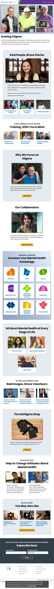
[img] (11, 515)
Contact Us (38, 573)
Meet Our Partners (27, 244)
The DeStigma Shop (23, 571)
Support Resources (23, 569)
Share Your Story (22, 566)
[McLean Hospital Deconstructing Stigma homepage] (9, 2)
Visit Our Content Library (27, 530)
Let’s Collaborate (39, 566)
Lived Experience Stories (41, 569)
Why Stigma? (27, 196)
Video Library (21, 573)
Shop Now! (27, 449)
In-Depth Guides (39, 571)
